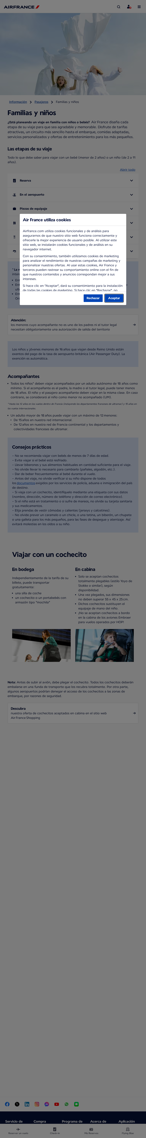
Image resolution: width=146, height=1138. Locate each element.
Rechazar (93, 298)
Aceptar (114, 298)
